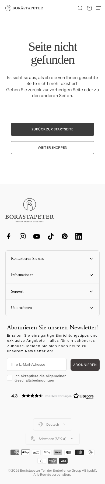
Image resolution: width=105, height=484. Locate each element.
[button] (52, 395)
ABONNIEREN (85, 365)
